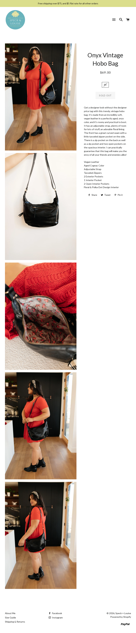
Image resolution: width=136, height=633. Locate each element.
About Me (10, 613)
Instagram (57, 617)
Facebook (57, 613)
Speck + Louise (123, 613)
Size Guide (10, 617)
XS (105, 84)
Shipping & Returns (15, 621)
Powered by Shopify (120, 616)
